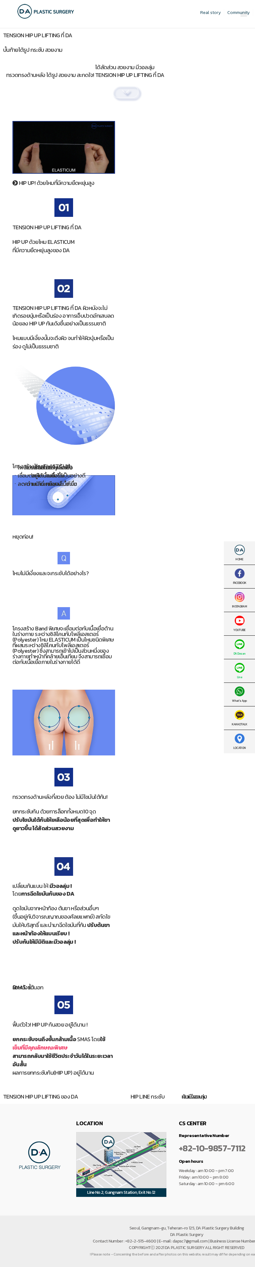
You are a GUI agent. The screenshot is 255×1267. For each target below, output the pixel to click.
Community (238, 12)
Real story (210, 12)
